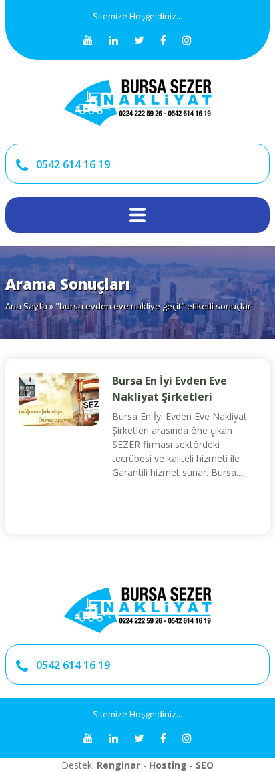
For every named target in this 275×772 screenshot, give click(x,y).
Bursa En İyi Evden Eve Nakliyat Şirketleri (169, 388)
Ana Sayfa (26, 306)
